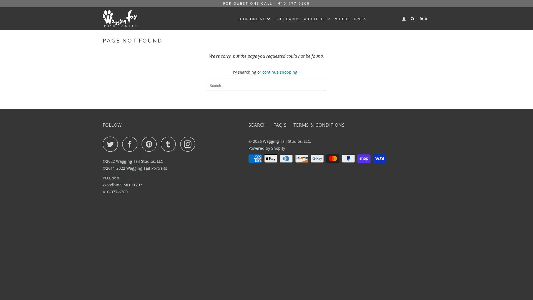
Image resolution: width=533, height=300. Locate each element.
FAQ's (280, 125)
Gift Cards (288, 19)
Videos (342, 19)
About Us (315, 19)
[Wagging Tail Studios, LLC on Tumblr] (170, 144)
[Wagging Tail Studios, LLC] (131, 18)
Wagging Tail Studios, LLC (286, 141)
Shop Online (252, 19)
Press (360, 19)
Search (257, 125)
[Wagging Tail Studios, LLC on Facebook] (131, 144)
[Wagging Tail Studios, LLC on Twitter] (112, 144)
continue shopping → (282, 72)
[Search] (413, 19)
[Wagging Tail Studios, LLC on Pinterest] (151, 144)
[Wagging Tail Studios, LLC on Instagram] (189, 144)
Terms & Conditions (319, 125)
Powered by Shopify (266, 148)
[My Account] (404, 19)
